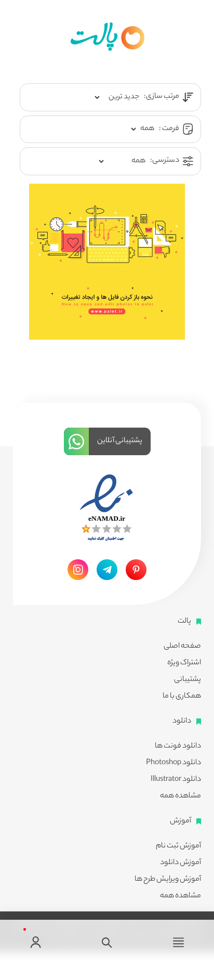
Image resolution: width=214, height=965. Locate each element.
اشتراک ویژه (184, 663)
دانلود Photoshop (173, 763)
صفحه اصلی (182, 646)
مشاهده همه (180, 796)
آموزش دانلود (180, 863)
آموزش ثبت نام (178, 846)
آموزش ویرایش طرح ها (168, 879)
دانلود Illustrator (176, 780)
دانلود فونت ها (178, 746)
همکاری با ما (182, 696)
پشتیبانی (187, 680)
